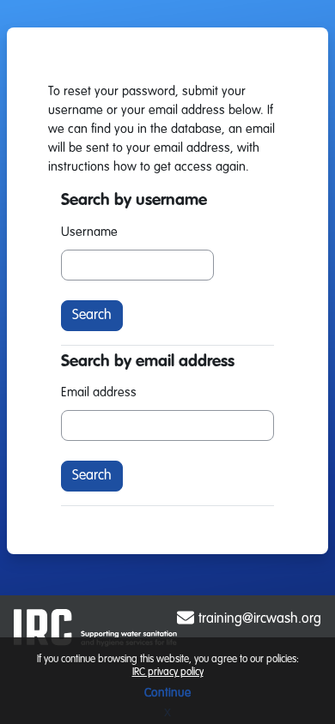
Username (89, 232)
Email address (99, 393)
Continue (167, 693)
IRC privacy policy (168, 672)
